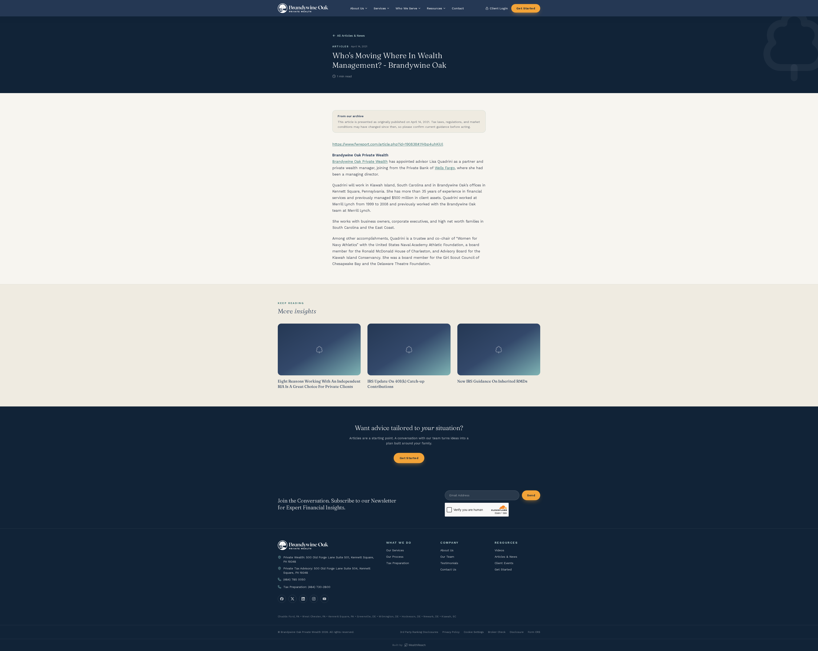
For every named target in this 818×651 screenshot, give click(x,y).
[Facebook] (282, 599)
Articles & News (506, 556)
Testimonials (449, 563)
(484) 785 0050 (294, 579)
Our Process (394, 556)
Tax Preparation (397, 563)
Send (531, 495)
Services (380, 8)
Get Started (525, 8)
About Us (357, 8)
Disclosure (517, 632)
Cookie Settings (474, 632)
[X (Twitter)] (292, 599)
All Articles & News (351, 35)
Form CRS (534, 632)
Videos (499, 550)
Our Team (447, 556)
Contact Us (448, 569)
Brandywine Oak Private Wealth (360, 161)
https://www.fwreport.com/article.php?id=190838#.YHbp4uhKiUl (387, 144)
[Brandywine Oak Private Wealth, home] (303, 8)
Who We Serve (406, 8)
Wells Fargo (445, 168)
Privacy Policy (450, 632)
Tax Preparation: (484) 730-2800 (306, 587)
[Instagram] (314, 599)
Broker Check (496, 632)
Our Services (395, 550)
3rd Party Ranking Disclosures (419, 632)
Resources (434, 8)
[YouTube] (324, 599)
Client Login (499, 8)
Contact (458, 8)
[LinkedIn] (303, 599)
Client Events (504, 563)
